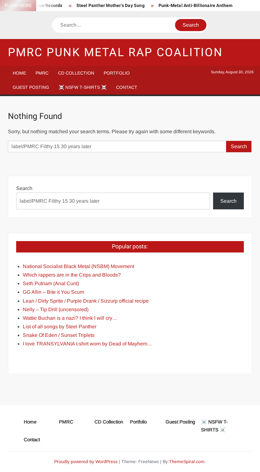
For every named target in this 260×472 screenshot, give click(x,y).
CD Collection (76, 72)
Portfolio (117, 72)
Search (24, 188)
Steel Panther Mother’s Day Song (110, 5)
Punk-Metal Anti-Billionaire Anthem (196, 5)
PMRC (42, 72)
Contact (126, 87)
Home (19, 72)
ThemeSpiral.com (187, 461)
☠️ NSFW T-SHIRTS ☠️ (83, 87)
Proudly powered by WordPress (86, 461)
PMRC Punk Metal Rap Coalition (115, 52)
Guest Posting (31, 87)
